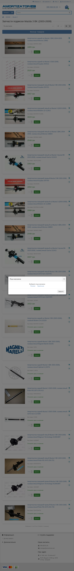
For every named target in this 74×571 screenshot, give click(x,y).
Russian (32, 286)
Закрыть (60, 291)
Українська (40, 286)
